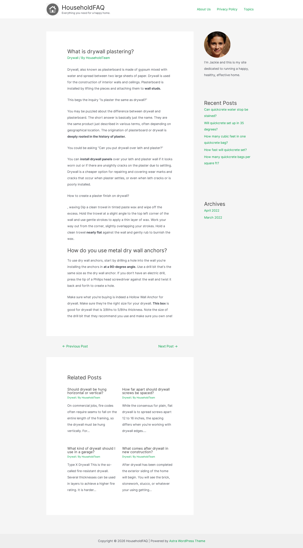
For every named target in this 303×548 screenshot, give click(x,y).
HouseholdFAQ (83, 7)
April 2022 (211, 210)
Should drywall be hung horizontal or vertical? (86, 391)
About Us (204, 9)
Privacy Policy (227, 9)
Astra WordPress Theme (187, 541)
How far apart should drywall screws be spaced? (146, 391)
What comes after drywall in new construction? (145, 450)
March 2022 (213, 217)
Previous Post (75, 346)
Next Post (168, 346)
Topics (249, 9)
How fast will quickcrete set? (225, 150)
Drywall (72, 58)
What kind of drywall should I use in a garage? (91, 450)
